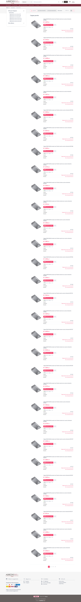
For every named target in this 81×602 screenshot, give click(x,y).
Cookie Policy (61, 583)
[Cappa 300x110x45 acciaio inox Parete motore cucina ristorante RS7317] (36, 336)
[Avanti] (68, 11)
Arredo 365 (15, 5)
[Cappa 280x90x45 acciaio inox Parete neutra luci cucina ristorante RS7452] (36, 318)
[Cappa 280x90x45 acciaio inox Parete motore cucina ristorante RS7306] (36, 263)
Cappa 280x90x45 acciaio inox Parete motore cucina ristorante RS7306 (58, 257)
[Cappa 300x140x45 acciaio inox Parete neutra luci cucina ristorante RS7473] (36, 464)
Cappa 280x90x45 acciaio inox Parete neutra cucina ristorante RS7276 (58, 293)
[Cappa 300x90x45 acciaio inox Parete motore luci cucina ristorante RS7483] (36, 500)
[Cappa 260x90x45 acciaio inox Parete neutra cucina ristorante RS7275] (36, 80)
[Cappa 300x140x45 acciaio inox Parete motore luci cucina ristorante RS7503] (36, 428)
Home (9, 7)
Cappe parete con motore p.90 (67, 47)
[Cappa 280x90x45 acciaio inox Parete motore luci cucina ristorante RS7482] (36, 282)
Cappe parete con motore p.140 (67, 193)
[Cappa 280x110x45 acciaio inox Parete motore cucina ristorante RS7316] (36, 116)
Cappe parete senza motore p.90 (67, 30)
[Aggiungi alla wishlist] (55, 25)
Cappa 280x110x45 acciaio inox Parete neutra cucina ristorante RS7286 (58, 146)
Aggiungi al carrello (49, 42)
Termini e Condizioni (62, 582)
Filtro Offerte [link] (11, 23)
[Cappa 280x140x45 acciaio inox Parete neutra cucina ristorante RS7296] (36, 227)
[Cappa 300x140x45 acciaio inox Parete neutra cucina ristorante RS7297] (36, 445)
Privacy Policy (61, 581)
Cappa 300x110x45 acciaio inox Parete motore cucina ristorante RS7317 (58, 329)
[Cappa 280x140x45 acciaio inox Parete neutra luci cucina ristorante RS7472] (36, 245)
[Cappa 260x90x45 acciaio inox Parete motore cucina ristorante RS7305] (36, 44)
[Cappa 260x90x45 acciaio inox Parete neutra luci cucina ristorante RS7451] (36, 99)
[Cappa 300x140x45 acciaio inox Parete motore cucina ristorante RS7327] (36, 409)
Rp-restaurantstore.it (69, 31)
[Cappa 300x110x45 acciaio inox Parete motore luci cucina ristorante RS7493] (36, 354)
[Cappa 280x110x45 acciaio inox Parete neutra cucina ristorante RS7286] (36, 153)
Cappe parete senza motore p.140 (67, 231)
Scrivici (38, 5)
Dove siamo (32, 5)
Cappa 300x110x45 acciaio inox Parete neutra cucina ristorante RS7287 (58, 365)
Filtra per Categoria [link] (12, 10)
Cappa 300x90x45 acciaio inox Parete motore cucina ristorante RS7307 (58, 475)
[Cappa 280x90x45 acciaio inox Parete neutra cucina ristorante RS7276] (36, 300)
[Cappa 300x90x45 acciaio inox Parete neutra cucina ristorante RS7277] (36, 518)
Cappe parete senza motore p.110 (67, 156)
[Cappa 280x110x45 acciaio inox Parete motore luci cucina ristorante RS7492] (36, 135)
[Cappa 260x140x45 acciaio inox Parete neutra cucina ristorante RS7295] (36, 555)
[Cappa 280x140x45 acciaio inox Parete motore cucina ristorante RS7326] (36, 190)
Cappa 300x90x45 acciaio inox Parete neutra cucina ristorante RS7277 (58, 511)
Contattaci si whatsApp (46, 5)
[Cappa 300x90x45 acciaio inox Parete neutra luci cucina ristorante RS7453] (36, 26)
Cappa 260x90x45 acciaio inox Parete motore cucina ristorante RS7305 (58, 37)
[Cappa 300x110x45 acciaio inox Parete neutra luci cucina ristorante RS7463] (36, 390)
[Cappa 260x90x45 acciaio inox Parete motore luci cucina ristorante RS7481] (36, 62)
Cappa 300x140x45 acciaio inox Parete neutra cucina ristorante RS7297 (58, 439)
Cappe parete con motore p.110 (67, 120)
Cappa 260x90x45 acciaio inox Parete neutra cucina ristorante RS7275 (58, 73)
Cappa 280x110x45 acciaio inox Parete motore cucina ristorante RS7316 (58, 110)
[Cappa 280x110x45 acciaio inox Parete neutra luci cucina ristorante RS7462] (36, 171)
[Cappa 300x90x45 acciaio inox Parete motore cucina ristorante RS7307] (36, 482)
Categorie (9, 5)
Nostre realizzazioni (23, 5)
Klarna (46, 596)
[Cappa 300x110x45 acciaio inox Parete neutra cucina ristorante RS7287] (36, 372)
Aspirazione (13, 7)
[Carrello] (70, 2)
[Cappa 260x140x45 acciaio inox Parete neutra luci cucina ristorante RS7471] (36, 536)
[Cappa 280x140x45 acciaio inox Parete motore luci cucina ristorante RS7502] (36, 208)
